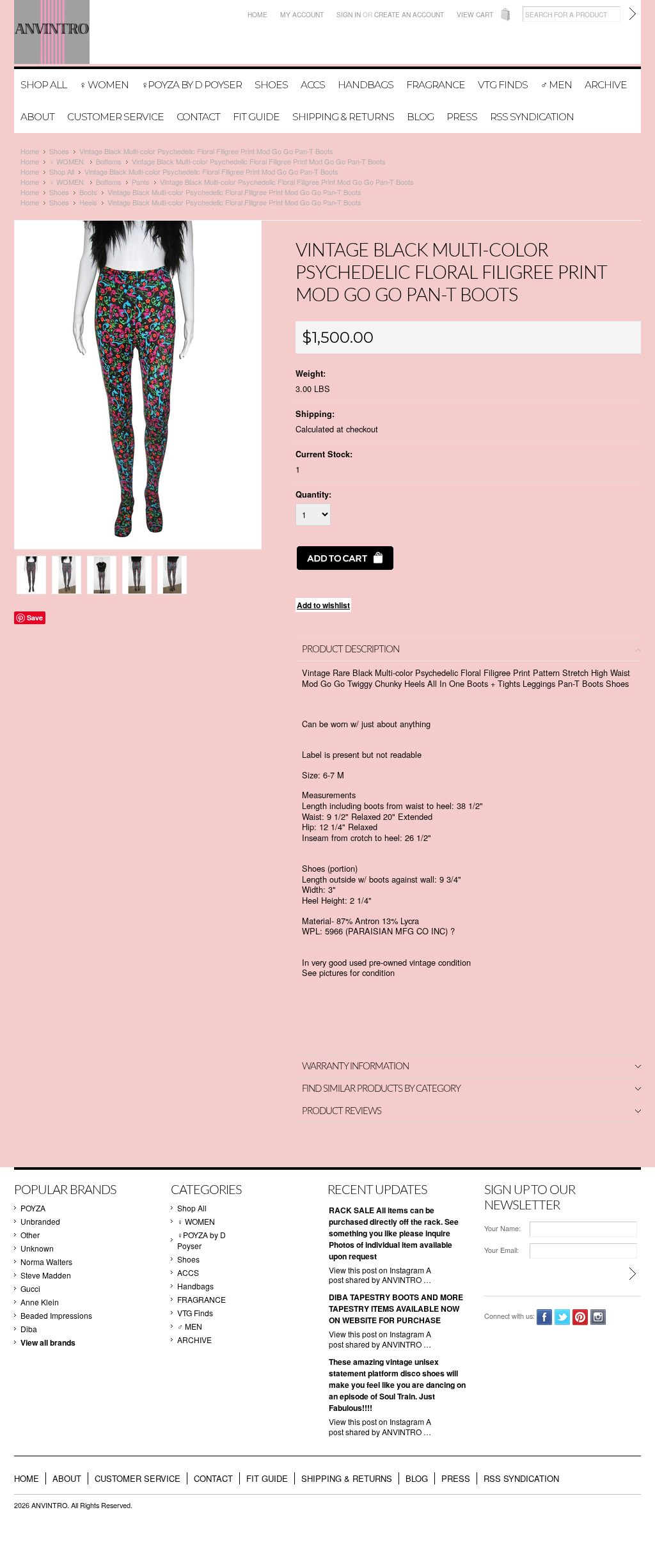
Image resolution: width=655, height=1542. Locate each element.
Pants (141, 182)
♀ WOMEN (104, 85)
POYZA (32, 1207)
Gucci (30, 1288)
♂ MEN (556, 85)
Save (35, 617)
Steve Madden (45, 1275)
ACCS (313, 85)
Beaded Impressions (56, 1315)
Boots (88, 192)
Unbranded (40, 1221)
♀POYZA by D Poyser (191, 85)
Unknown (37, 1248)
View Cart (475, 14)
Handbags (365, 85)
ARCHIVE (606, 85)
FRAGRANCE (435, 85)
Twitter (563, 1317)
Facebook (545, 1317)
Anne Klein (39, 1301)
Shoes (271, 85)
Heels (88, 202)
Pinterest (580, 1317)
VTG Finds (503, 85)
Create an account (409, 14)
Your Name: (502, 1228)
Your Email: (501, 1250)
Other (30, 1234)
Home (257, 14)
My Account (302, 14)
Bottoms (109, 161)
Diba (28, 1328)
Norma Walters (46, 1261)
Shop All (43, 85)
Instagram (598, 1317)
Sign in (348, 14)
